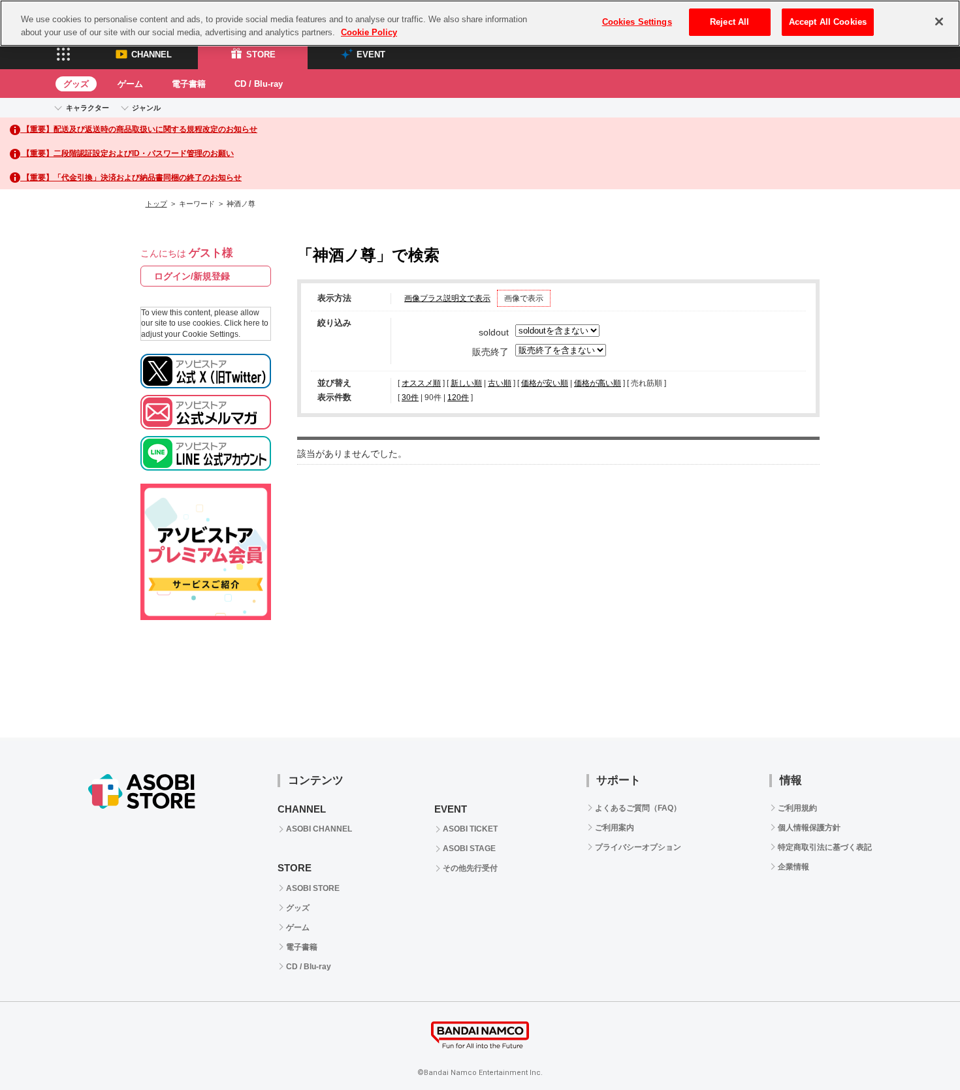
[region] (480, 23)
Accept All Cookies (828, 22)
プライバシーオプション (638, 847)
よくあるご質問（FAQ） (638, 808)
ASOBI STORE (313, 888)
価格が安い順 (544, 383)
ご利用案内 (614, 827)
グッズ (76, 84)
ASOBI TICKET (470, 828)
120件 (458, 397)
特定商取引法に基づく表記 (825, 847)
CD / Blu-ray (258, 84)
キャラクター (87, 108)
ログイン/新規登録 (192, 276)
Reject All (729, 22)
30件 (410, 397)
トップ (156, 204)
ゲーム (130, 84)
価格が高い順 (597, 383)
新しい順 (466, 383)
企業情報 (793, 866)
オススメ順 (421, 383)
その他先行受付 (470, 868)
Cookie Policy (369, 32)
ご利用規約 (797, 808)
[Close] (939, 21)
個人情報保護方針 (809, 827)
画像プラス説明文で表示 (447, 298)
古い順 (499, 383)
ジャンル (146, 108)
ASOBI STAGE (469, 848)
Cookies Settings (637, 22)
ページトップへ (917, 1047)
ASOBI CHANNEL (319, 828)
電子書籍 (189, 84)
